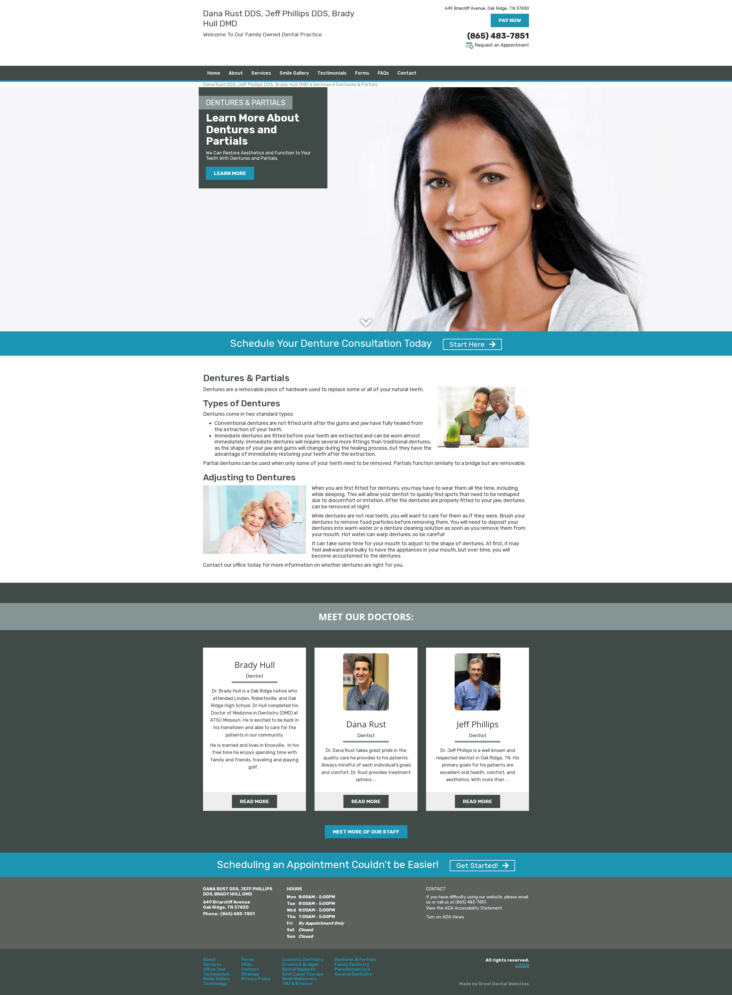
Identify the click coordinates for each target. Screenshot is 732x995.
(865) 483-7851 (498, 36)
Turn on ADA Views (445, 917)
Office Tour (214, 969)
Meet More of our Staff (366, 832)
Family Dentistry (352, 964)
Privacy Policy (255, 979)
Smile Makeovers (299, 979)
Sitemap (250, 974)
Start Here (467, 344)
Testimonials (332, 73)
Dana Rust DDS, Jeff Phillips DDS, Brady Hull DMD (256, 84)
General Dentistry (353, 974)
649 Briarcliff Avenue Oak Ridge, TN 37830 (226, 905)
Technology (215, 984)
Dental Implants (298, 969)
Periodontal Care (352, 969)
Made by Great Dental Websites (494, 983)
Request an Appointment (501, 45)
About (209, 960)
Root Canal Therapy (302, 974)
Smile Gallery (294, 73)
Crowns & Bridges (300, 964)
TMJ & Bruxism (297, 984)
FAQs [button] (383, 73)
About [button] (236, 73)
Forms (362, 73)
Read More (254, 801)
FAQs (246, 964)
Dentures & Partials (357, 84)
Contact (406, 73)
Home (213, 73)
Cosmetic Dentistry (302, 960)
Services (261, 73)
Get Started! (478, 865)
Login (522, 965)
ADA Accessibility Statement (473, 908)
